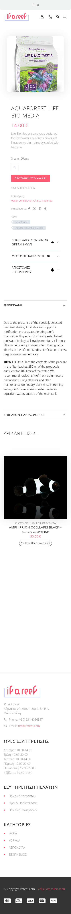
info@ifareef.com (28, 726)
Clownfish (22, 523)
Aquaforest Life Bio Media (29, 227)
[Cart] (50, 17)
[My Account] (42, 17)
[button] (58, 17)
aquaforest (21, 222)
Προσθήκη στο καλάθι (30, 178)
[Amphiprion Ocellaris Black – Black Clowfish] (35, 487)
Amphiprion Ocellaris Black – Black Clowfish (35, 529)
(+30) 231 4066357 (31, 720)
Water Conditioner (21, 200)
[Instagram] (37, 5)
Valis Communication (51, 889)
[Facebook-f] (32, 5)
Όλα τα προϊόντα (42, 200)
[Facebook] (29, 208)
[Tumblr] (45, 208)
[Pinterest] (40, 208)
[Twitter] (34, 208)
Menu (64, 17)
